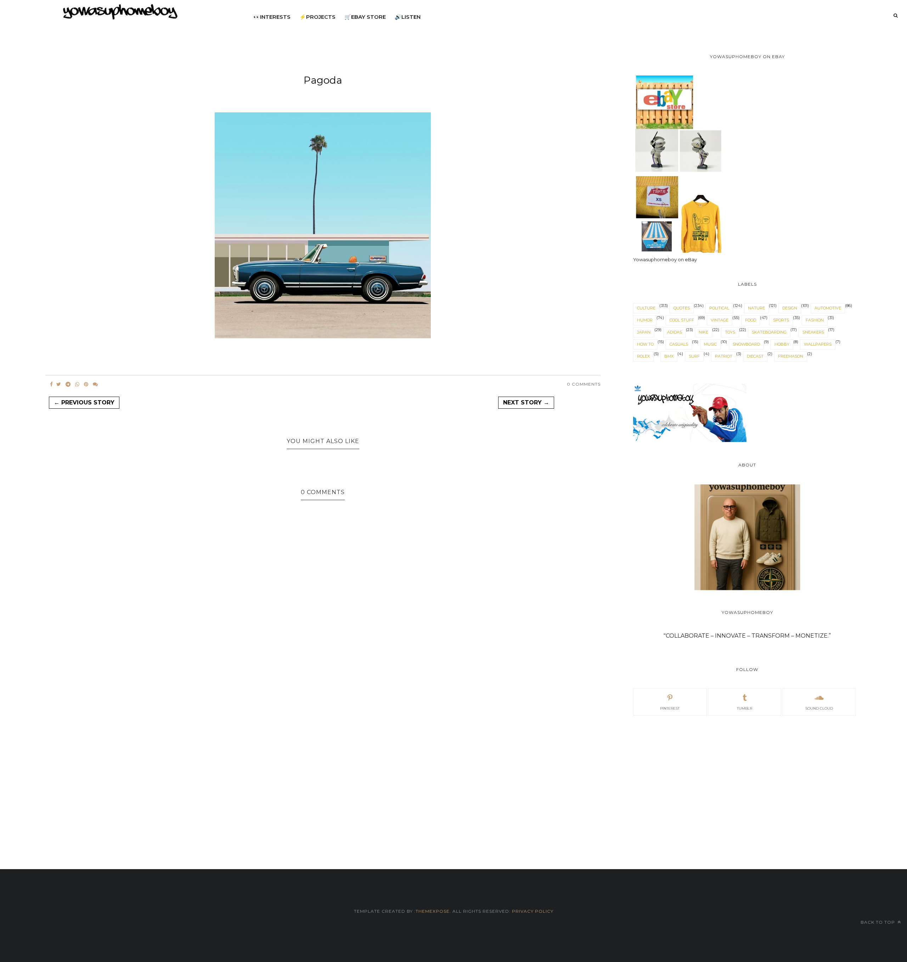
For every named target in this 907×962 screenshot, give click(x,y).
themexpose (433, 911)
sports (781, 320)
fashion (815, 320)
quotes (682, 308)
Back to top (878, 922)
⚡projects (317, 16)
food (750, 320)
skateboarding (769, 332)
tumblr (744, 708)
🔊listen (408, 16)
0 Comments (584, 384)
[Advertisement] (747, 784)
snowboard (746, 344)
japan (643, 332)
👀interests (272, 16)
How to (645, 344)
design (789, 308)
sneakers (813, 332)
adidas (674, 332)
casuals (679, 344)
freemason (790, 356)
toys (730, 332)
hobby (781, 344)
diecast (755, 356)
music (710, 344)
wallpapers (818, 344)
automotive (828, 308)
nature (756, 308)
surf (694, 356)
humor (645, 320)
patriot (723, 356)
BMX (669, 356)
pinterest (670, 708)
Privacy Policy (532, 911)
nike (703, 332)
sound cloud (819, 708)
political (719, 308)
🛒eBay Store (365, 16)
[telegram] (68, 384)
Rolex (643, 356)
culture (646, 308)
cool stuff (682, 320)
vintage (719, 320)
